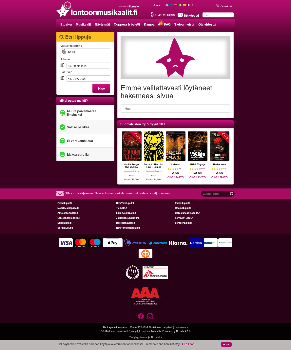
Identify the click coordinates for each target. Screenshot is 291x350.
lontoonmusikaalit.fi (119, 331)
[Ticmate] (129, 6)
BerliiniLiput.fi (65, 227)
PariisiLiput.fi (182, 203)
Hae (101, 88)
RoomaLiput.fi (183, 208)
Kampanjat (152, 24)
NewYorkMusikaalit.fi (128, 227)
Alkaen (65, 59)
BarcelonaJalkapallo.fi (187, 213)
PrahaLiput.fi (64, 203)
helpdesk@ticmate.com (175, 327)
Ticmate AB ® (183, 331)
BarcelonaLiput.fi (125, 222)
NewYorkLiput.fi (125, 203)
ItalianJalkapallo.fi (126, 213)
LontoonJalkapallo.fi (68, 218)
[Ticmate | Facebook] (141, 316)
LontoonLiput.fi (183, 222)
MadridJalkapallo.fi (68, 208)
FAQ (167, 24)
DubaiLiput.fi (64, 222)
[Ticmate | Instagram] (150, 316)
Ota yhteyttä (207, 24)
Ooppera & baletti (127, 24)
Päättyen (66, 72)
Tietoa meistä (184, 24)
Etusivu (66, 24)
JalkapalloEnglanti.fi (127, 218)
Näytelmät (102, 24)
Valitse (71, 46)
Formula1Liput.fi (184, 218)
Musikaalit (83, 24)
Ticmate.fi (121, 208)
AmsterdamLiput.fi (67, 213)
